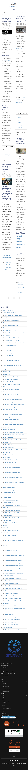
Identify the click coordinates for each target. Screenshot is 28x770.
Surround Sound (20, 121)
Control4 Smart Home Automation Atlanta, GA (16, 363)
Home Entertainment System (8, 176)
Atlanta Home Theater (8, 310)
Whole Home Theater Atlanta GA (12, 472)
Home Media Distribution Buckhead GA (14, 432)
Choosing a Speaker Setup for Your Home (20, 99)
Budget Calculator (9, 717)
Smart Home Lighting (8, 570)
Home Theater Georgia (10, 462)
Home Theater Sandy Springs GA (12, 467)
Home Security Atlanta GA (11, 454)
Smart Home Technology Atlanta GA (13, 588)
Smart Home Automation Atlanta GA (13, 558)
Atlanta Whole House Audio (9, 312)
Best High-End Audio (21, 288)
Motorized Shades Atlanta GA (12, 512)
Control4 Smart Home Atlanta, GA (13, 358)
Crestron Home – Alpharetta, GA (12, 376)
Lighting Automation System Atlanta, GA (14, 495)
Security (5, 545)
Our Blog (3, 693)
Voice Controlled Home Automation (11, 605)
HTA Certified (5, 686)
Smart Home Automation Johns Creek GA (14, 565)
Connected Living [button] (5, 689)
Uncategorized (6, 603)
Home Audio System (9, 614)
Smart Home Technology (9, 585)
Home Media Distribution (7, 26)
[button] (1, 3)
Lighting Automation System (9, 492)
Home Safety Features (8, 447)
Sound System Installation (9, 595)
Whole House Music (21, 116)
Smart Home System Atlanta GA (12, 583)
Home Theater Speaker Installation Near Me (20, 104)
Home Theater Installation (9, 480)
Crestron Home (6, 374)
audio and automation (7, 155)
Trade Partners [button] (5, 691)
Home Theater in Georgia (11, 464)
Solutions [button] (3, 695)
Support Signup (5, 715)
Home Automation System (9, 402)
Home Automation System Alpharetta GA (14, 404)
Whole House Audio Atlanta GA (12, 629)
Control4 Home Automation (9, 345)
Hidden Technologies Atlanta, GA (12, 389)
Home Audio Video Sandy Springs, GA (13, 399)
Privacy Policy (19, 763)
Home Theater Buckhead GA (11, 459)
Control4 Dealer (6, 335)
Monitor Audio (5, 707)
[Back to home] (14, 5)
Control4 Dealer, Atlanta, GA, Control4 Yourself (16, 342)
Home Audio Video (6, 28)
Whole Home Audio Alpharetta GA (13, 617)
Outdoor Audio (6, 527)
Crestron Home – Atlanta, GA (11, 379)
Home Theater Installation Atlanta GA (14, 485)
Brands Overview (6, 701)
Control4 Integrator (7, 350)
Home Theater (6, 457)
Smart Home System (8, 580)
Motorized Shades (7, 507)
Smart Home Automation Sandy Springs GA (15, 568)
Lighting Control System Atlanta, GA (13, 505)
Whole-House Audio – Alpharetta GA (13, 315)
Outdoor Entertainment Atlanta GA (13, 543)
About (2, 681)
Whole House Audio (7, 627)
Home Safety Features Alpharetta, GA (14, 449)
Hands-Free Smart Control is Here (20, 242)
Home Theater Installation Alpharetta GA (11, 175)
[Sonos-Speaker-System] (7, 33)
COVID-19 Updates (7, 371)
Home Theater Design (8, 475)
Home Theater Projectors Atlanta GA (13, 490)
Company (4, 683)
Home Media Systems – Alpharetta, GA (14, 439)
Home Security (6, 452)
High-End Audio (6, 391)
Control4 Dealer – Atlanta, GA (12, 340)
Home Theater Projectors (9, 487)
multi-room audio (20, 48)
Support (3, 697)
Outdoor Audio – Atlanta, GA (11, 530)
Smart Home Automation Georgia (13, 563)
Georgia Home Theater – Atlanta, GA (13, 384)
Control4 (5, 327)
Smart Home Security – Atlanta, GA (13, 578)
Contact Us (4, 713)
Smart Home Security (8, 575)
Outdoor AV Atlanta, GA (10, 535)
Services (4, 684)
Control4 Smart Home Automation (11, 360)
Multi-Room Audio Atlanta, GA (12, 522)
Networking (5, 525)
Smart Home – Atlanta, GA (11, 550)
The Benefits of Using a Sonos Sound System (7, 19)
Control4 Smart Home (8, 355)
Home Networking (7, 442)
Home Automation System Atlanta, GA (14, 407)
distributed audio (7, 150)
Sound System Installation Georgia (13, 600)
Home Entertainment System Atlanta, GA (14, 414)
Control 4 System (7, 322)
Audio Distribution (20, 283)
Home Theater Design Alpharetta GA (13, 477)
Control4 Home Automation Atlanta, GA (14, 348)
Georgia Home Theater (8, 381)
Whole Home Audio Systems (11, 624)
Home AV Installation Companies (10, 409)
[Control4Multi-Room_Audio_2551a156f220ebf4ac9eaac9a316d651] (21, 151)
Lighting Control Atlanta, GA (11, 500)
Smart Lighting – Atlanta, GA (11, 593)
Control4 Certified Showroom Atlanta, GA (14, 332)
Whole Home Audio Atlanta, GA (12, 619)
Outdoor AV (5, 532)
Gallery (4, 687)
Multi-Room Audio (6, 27)
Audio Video (4, 24)
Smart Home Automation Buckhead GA (14, 560)
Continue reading (8, 146)
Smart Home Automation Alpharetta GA (14, 555)
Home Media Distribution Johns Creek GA (14, 434)
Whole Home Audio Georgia (11, 622)
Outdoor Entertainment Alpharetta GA (14, 540)
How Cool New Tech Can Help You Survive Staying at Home (6, 168)
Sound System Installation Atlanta (9, 25)
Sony (3, 711)
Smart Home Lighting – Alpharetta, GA (14, 573)
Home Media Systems (8, 437)
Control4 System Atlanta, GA (11, 325)
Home (2, 679)
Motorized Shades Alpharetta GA (12, 510)
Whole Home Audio (6, 23)
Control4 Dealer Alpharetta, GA (12, 337)
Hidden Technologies (8, 386)
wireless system (7, 60)
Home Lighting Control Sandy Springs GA (14, 424)
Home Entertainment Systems (12, 320)
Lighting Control (7, 497)
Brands (3, 699)
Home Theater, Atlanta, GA (11, 470)
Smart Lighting (6, 590)
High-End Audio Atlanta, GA (11, 394)
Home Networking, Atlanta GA (12, 444)
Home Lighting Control (8, 417)
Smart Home (6, 548)
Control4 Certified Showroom (10, 330)
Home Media (6, 427)
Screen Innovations (7, 708)
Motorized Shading (7, 515)
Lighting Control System (8, 502)
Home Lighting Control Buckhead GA (13, 422)
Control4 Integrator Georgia (11, 353)
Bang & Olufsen (6, 710)
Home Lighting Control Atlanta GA (13, 419)
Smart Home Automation (9, 553)
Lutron (4, 705)
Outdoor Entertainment (8, 538)
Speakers (21, 292)
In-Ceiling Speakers (20, 126)
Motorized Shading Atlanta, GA (12, 517)
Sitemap (13, 763)
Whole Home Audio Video (8, 263)
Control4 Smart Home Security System (12, 365)
